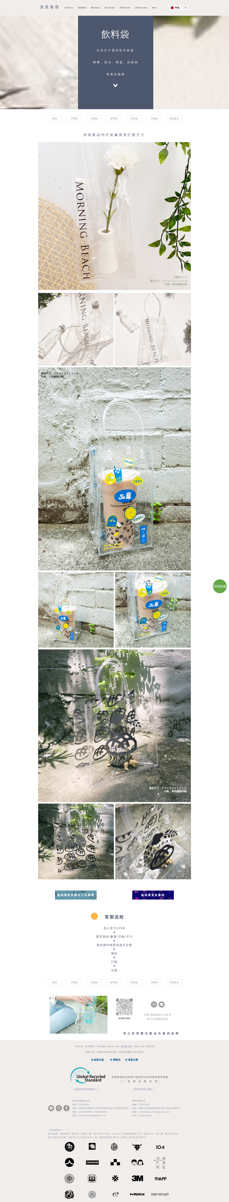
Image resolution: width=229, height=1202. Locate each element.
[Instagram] (154, 1004)
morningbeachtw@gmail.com (154, 1112)
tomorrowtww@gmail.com (92, 1115)
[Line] (51, 1108)
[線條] (162, 1004)
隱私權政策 (126, 1046)
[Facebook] (66, 1108)
